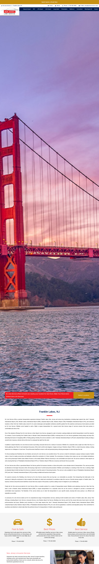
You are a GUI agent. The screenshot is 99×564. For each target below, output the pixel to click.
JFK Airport (40, 9)
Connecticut (79, 9)
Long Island (56, 9)
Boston (96, 9)
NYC (34, 9)
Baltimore (72, 9)
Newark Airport (27, 9)
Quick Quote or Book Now (49, 2)
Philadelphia (64, 9)
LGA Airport (48, 9)
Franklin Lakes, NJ (17, 5)
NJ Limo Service (7, 5)
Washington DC (88, 9)
